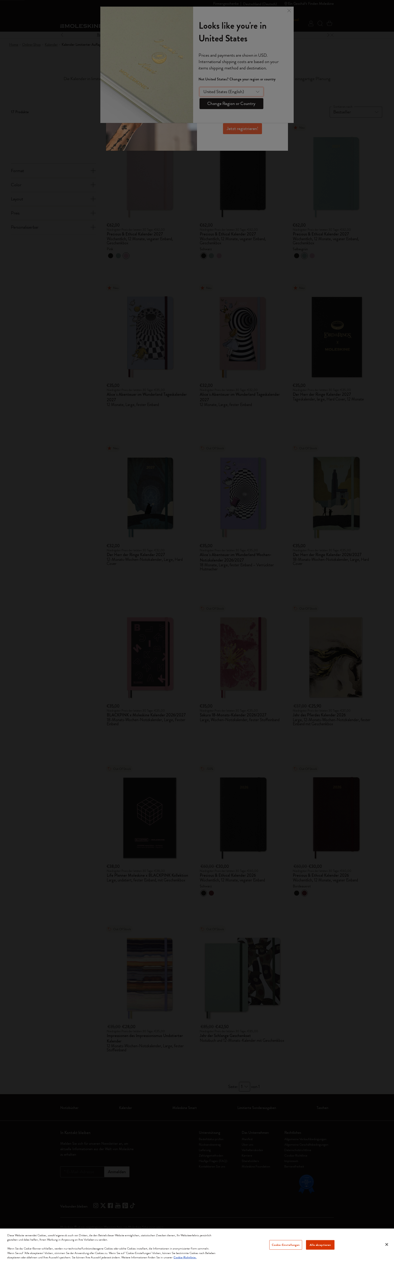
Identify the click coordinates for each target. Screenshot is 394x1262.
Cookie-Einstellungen (286, 1245)
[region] (197, 1245)
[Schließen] (387, 1244)
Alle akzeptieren (320, 1245)
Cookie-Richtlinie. (185, 1257)
